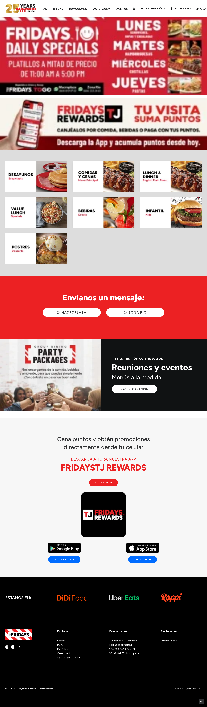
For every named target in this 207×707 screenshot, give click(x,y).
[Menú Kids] (171, 212)
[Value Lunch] (36, 212)
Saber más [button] (102, 482)
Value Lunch (63, 653)
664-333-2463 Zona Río (122, 649)
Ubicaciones (182, 8)
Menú (44, 8)
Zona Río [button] (137, 312)
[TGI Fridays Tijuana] (20, 8)
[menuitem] (44, 9)
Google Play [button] (62, 559)
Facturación (101, 8)
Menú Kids (62, 649)
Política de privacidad (120, 644)
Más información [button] (134, 389)
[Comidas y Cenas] (103, 176)
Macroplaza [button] (74, 312)
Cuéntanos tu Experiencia (123, 640)
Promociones (77, 8)
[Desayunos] (36, 176)
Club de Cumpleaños (151, 8)
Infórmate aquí (169, 640)
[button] (6, 647)
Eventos (122, 8)
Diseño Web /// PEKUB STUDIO (188, 689)
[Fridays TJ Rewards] (103, 514)
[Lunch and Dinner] (171, 176)
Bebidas (58, 8)
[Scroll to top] (201, 700)
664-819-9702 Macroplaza (124, 653)
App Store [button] (141, 559)
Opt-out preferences (68, 657)
